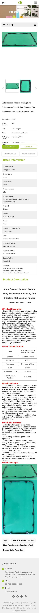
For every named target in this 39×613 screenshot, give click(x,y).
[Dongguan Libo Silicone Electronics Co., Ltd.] (20, 2)
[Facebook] (17, 597)
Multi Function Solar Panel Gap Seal (18, 545)
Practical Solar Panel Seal (23, 540)
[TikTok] (21, 597)
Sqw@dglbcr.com (11, 591)
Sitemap (17, 603)
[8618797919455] (25, 597)
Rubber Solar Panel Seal (13, 550)
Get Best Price (10, 147)
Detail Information (10, 154)
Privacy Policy (8, 603)
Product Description (28, 154)
